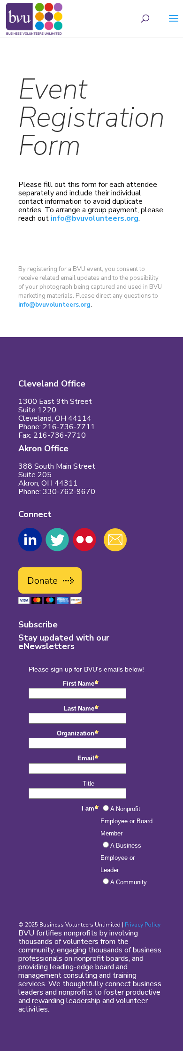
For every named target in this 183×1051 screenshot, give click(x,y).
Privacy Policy (142, 924)
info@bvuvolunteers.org (94, 218)
